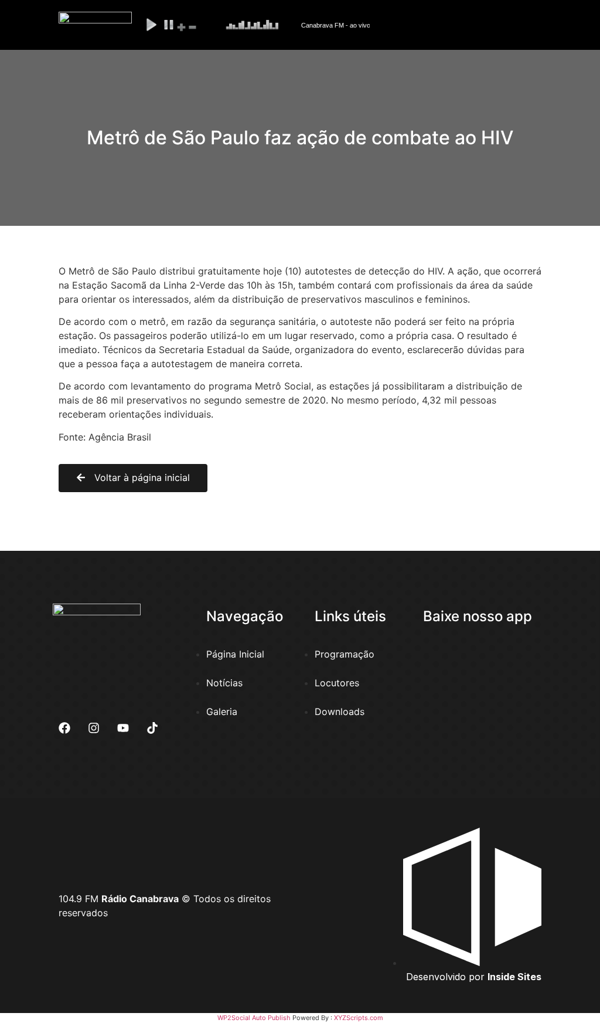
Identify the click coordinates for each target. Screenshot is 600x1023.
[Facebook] (64, 728)
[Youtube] (123, 728)
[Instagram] (93, 728)
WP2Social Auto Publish (254, 1018)
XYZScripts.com (358, 1018)
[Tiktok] (152, 728)
